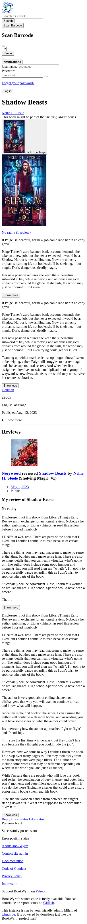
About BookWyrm (15, 846)
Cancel (8, 53)
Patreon (41, 891)
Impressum (9, 884)
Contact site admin (15, 853)
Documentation (12, 861)
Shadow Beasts (52, 473)
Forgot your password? (18, 83)
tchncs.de (8, 914)
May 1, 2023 (20, 487)
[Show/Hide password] (46, 76)
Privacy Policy (12, 876)
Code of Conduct (14, 868)
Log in (7, 91)
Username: (9, 66)
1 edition (8, 390)
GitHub (48, 903)
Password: (9, 71)
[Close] (3, 45)
